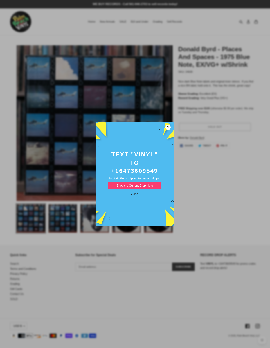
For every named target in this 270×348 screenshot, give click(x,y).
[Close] (168, 127)
